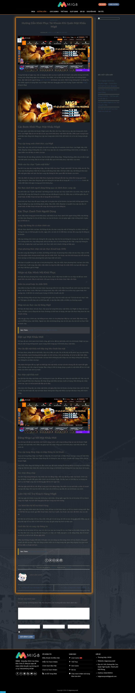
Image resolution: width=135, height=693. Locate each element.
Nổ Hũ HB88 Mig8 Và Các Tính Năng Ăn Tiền (108, 104)
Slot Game (74, 11)
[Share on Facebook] (46, 560)
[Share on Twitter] (50, 560)
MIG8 (33, 11)
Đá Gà (82, 11)
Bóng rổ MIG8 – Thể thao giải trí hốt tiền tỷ (108, 97)
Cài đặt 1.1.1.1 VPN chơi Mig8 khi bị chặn (42, 330)
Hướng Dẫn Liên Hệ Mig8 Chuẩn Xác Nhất (36, 587)
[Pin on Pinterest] (57, 560)
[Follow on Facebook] (17, 673)
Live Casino (54, 11)
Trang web (71, 623)
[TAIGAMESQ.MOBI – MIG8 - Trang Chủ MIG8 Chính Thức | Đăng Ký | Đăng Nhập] (67, 4)
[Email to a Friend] (54, 560)
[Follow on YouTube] (31, 673)
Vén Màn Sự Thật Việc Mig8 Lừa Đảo (74, 587)
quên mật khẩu (45, 80)
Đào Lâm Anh (63, 32)
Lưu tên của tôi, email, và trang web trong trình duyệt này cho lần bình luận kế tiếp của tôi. (48, 632)
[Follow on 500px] (35, 673)
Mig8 (85, 82)
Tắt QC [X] (2, 692)
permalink (68, 567)
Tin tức (101, 11)
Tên (19, 623)
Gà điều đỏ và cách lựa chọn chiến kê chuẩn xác (108, 110)
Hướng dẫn (41, 11)
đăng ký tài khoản (76, 180)
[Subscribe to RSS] (28, 673)
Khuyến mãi (91, 11)
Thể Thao (64, 11)
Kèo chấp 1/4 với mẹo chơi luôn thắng (107, 91)
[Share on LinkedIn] (61, 560)
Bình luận (21, 606)
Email (45, 623)
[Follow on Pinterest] (24, 673)
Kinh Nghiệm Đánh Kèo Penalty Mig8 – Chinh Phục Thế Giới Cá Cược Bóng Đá (107, 83)
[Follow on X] (21, 673)
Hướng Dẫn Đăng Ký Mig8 (37, 551)
